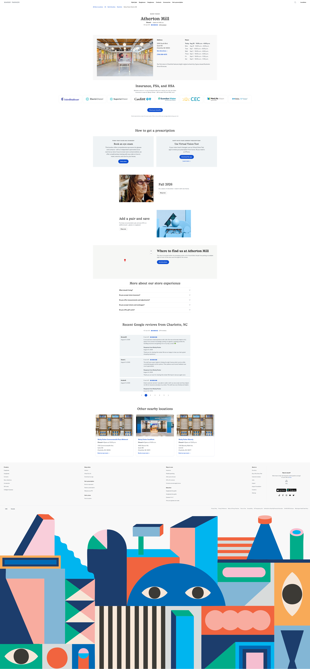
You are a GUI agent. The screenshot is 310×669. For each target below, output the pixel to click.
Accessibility (250, 508)
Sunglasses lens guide (171, 494)
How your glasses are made (172, 500)
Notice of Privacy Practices (233, 508)
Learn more (186, 161)
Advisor (86, 470)
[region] (125, 262)
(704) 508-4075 (162, 54)
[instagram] (286, 495)
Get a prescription (177, 2)
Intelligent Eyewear (8, 489)
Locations (303, 2)
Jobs (253, 480)
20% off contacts (170, 480)
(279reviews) (162, 25)
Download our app (88, 477)
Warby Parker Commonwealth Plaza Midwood (113, 439)
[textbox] (286, 476)
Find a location (88, 498)
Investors (254, 489)
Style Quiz (134, 2)
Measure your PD (88, 491)
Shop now (163, 193)
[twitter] (293, 495)
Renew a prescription (89, 487)
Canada (13, 509)
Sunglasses (150, 2)
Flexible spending (170, 473)
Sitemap (254, 493)
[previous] (141, 395)
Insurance (168, 470)
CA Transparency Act (258, 508)
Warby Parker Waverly (186, 439)
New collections (8, 480)
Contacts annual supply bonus (173, 483)
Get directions (161, 51)
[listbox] (155, 100)
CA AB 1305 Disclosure (289, 508)
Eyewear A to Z (169, 497)
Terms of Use (243, 508)
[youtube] (290, 495)
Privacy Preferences (222, 508)
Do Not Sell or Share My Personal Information (273, 508)
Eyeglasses (142, 2)
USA (6, 509)
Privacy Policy (214, 508)
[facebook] (283, 495)
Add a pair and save (171, 477)
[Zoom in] (151, 251)
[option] (70, 99)
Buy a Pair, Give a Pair (257, 473)
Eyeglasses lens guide (171, 491)
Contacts (158, 2)
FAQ (286, 483)
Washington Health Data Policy (301, 508)
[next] (169, 395)
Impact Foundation (256, 486)
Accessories (166, 2)
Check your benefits (155, 110)
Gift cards (6, 486)
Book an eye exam (103, 453)
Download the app (186, 157)
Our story (254, 470)
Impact (253, 483)
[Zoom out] (151, 253)
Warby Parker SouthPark (146, 439)
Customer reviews (256, 477)
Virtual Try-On (87, 473)
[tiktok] (279, 495)
